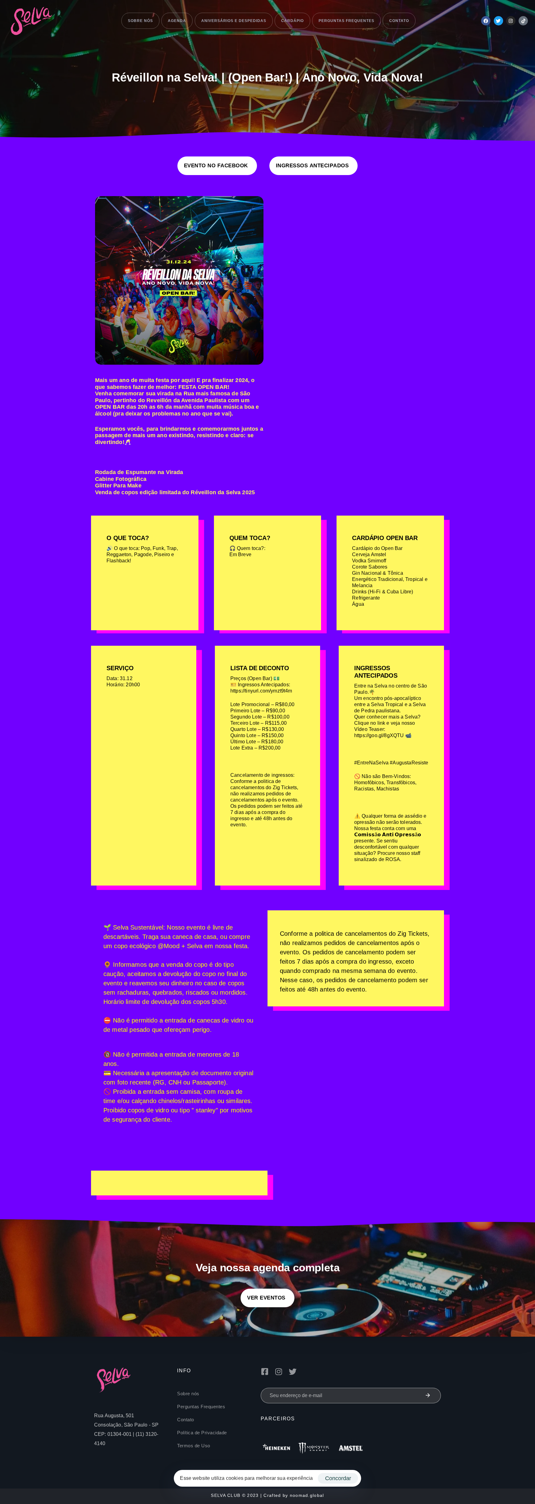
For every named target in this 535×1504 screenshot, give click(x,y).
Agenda (177, 21)
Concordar (338, 1478)
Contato (399, 21)
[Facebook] (485, 20)
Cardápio (292, 21)
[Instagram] (510, 20)
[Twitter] (498, 20)
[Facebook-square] (264, 1371)
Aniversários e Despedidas (233, 21)
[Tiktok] (523, 20)
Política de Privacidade (202, 1432)
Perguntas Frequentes (346, 21)
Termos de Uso (193, 1445)
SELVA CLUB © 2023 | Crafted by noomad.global (267, 1495)
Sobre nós (140, 21)
